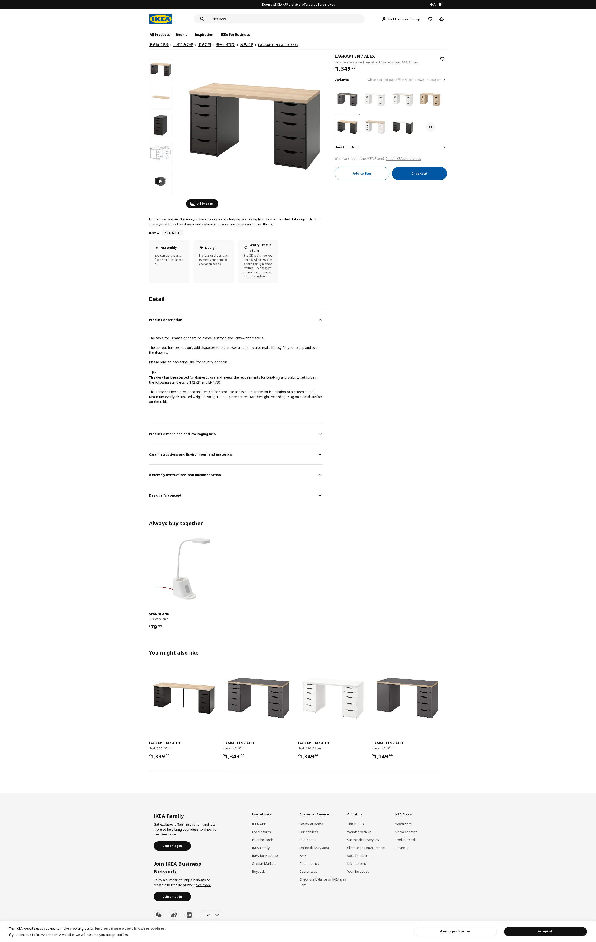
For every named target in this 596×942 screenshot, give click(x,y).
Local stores (261, 832)
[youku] (189, 915)
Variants (342, 79)
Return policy (309, 863)
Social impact (357, 855)
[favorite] (442, 59)
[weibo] (174, 915)
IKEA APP (259, 824)
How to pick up (347, 147)
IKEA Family (261, 847)
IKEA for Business (265, 855)
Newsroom (403, 824)
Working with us (359, 832)
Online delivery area (314, 847)
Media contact (406, 832)
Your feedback (358, 871)
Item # (154, 233)
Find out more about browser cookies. (130, 928)
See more (168, 834)
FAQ (302, 855)
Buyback (258, 871)
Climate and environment (366, 847)
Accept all (545, 931)
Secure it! (402, 847)
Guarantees (308, 871)
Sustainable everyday (363, 840)
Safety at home (311, 824)
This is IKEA (356, 824)
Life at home (357, 863)
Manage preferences (455, 931)
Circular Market (263, 863)
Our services (308, 832)
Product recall (405, 840)
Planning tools (263, 840)
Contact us (307, 840)
